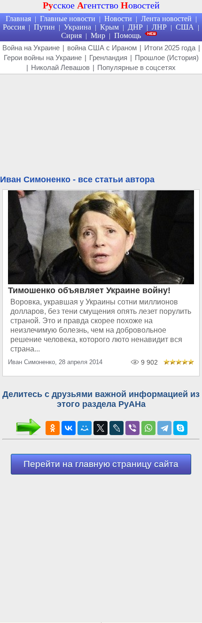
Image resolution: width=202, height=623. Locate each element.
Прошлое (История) (167, 58)
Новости (118, 19)
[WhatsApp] (148, 428)
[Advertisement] (101, 126)
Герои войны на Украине (43, 58)
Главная (18, 19)
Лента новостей (166, 19)
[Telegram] (164, 428)
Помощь (127, 35)
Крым (109, 27)
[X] (100, 428)
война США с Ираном (102, 48)
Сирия (71, 35)
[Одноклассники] (53, 428)
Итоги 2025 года (169, 48)
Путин (44, 27)
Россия (14, 27)
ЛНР (159, 27)
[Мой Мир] (85, 428)
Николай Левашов (60, 67)
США (185, 27)
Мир (98, 35)
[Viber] (132, 428)
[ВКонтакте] (69, 428)
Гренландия (108, 58)
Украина (77, 27)
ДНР (135, 27)
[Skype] (180, 428)
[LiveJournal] (116, 428)
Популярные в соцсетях (136, 67)
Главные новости (67, 19)
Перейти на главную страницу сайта (101, 464)
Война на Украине (31, 48)
